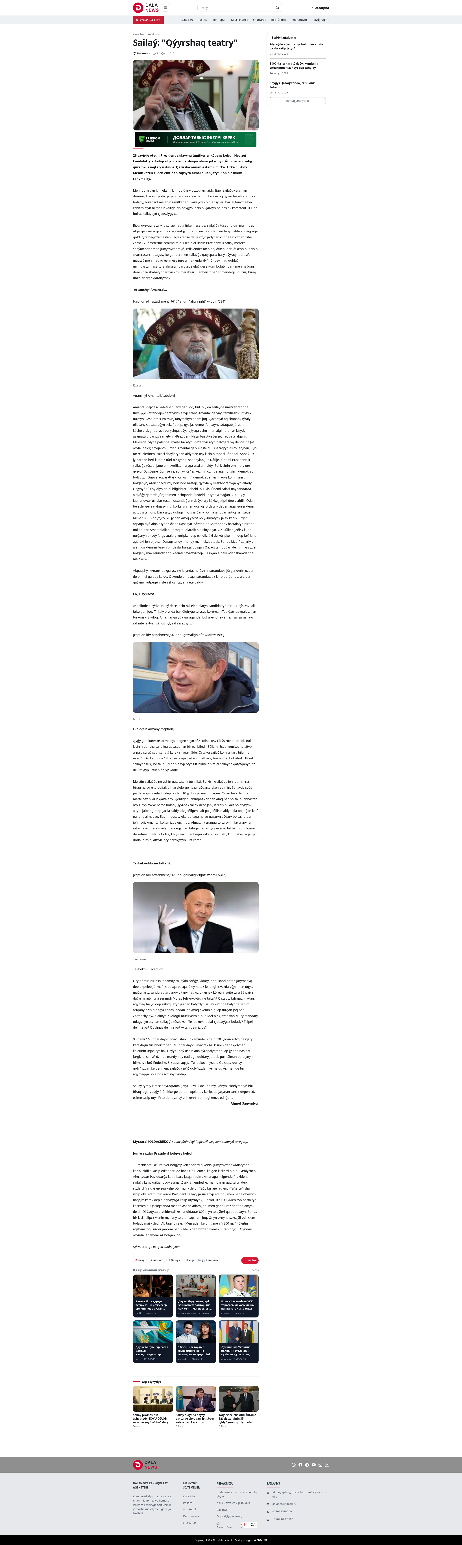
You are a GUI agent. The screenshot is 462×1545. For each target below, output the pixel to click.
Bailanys (222, 1509)
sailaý (140, 1260)
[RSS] (327, 1465)
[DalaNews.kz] (145, 1465)
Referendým (299, 20)
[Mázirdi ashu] (165, 8)
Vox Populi (219, 20)
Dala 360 (187, 20)
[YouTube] (314, 1465)
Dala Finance (239, 20)
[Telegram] (307, 1465)
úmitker (157, 1260)
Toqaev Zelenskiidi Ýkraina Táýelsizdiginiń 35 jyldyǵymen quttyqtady (237, 1418)
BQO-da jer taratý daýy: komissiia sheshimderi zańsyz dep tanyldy (294, 66)
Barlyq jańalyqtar (297, 101)
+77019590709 (282, 1511)
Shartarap (259, 20)
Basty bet (138, 34)
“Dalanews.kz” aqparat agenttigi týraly (237, 1494)
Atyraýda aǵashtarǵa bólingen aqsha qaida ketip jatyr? (297, 46)
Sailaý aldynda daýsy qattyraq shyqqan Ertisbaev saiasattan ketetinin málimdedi (195, 1418)
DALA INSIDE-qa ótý (150, 19)
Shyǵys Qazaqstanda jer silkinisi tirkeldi (293, 85)
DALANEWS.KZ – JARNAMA (233, 1503)
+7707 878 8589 (282, 1519)
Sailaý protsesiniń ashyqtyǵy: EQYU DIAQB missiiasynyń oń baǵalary (151, 1418)
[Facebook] (300, 1465)
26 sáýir (175, 1260)
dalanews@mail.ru (284, 1503)
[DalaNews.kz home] (146, 8)
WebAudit (260, 1540)
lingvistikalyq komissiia (203, 1260)
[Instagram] (320, 1465)
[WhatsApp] (294, 1465)
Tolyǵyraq (318, 20)
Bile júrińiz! (278, 20)
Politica (202, 20)
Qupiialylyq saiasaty (229, 1516)
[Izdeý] (277, 7)
